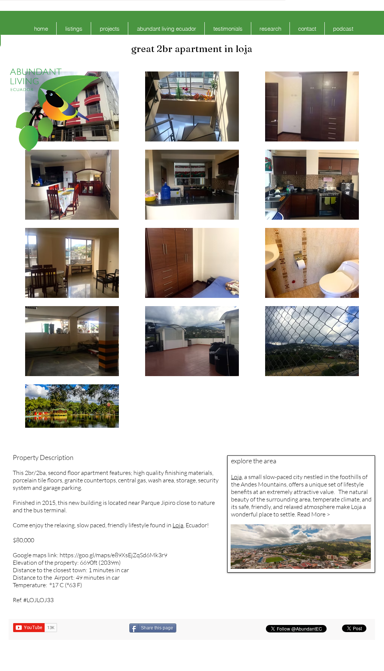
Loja (177, 525)
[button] (74, 28)
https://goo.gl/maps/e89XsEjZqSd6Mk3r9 (113, 555)
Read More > (313, 514)
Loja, (237, 477)
